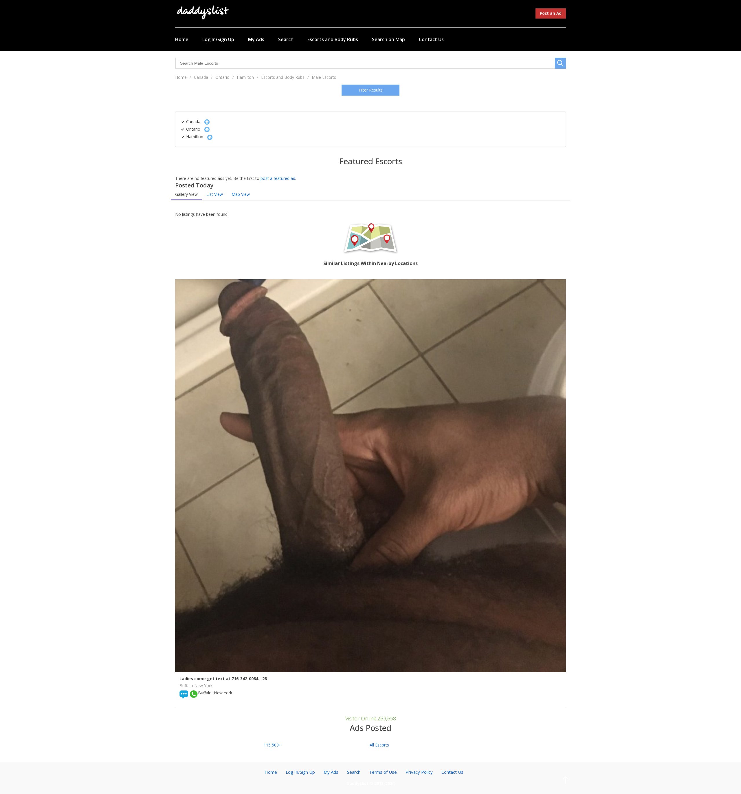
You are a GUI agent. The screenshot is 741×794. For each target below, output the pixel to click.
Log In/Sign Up (218, 39)
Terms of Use (383, 772)
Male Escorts (324, 77)
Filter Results (371, 90)
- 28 (263, 678)
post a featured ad (278, 178)
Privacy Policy (419, 772)
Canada (201, 77)
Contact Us (431, 39)
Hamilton (245, 77)
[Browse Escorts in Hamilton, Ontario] (203, 12)
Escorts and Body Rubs (332, 39)
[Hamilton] (208, 136)
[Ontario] (205, 129)
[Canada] (205, 121)
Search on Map (388, 39)
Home (181, 39)
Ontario (222, 77)
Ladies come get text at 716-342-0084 (219, 678)
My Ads (256, 39)
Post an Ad (551, 13)
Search (286, 39)
